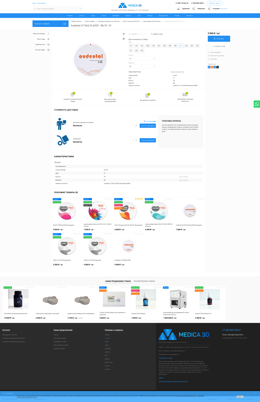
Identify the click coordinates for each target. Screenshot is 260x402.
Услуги (104, 15)
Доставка (116, 15)
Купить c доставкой (147, 126)
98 (174, 83)
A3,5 (147, 46)
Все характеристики (177, 72)
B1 (159, 46)
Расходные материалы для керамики (13, 341)
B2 (164, 46)
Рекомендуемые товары (61, 345)
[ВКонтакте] (209, 67)
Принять (240, 396)
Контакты (189, 15)
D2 (186, 46)
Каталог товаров (42, 24)
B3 (170, 46)
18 (174, 80)
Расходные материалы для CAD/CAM (13, 338)
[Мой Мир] (214, 67)
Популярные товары (60, 338)
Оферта (161, 378)
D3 (192, 46)
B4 (175, 46)
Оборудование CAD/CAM (9, 335)
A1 (131, 46)
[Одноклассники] (212, 67)
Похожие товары (40, 50)
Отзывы (177, 15)
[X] (217, 67)
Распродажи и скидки (60, 341)
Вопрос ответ (163, 15)
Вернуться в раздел (39, 33)
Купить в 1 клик (220, 46)
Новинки (56, 335)
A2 (136, 46)
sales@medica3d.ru (235, 335)
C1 (131, 50)
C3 (142, 50)
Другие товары (183, 176)
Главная (70, 15)
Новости (128, 15)
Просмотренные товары (144, 281)
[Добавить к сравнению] (124, 38)
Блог (139, 15)
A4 (153, 46)
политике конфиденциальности (185, 396)
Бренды (150, 15)
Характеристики (40, 44)
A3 (142, 46)
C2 (136, 50)
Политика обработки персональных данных (173, 381)
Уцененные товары (59, 348)
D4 (197, 46)
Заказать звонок (214, 3)
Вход (34, 3)
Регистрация (41, 3)
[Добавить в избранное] (124, 34)
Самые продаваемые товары (118, 281)
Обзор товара (41, 39)
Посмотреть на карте (165, 358)
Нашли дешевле (215, 52)
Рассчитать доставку (217, 55)
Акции (93, 15)
